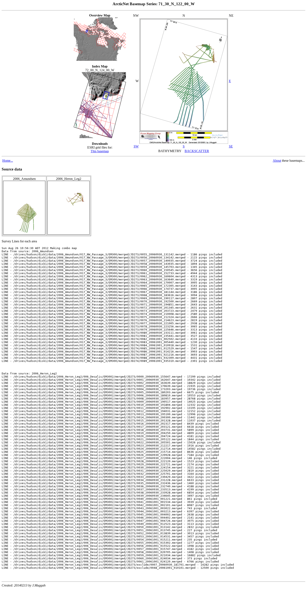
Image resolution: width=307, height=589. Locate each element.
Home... (7, 160)
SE (231, 146)
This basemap (100, 151)
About (277, 160)
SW (136, 146)
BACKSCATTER (197, 151)
